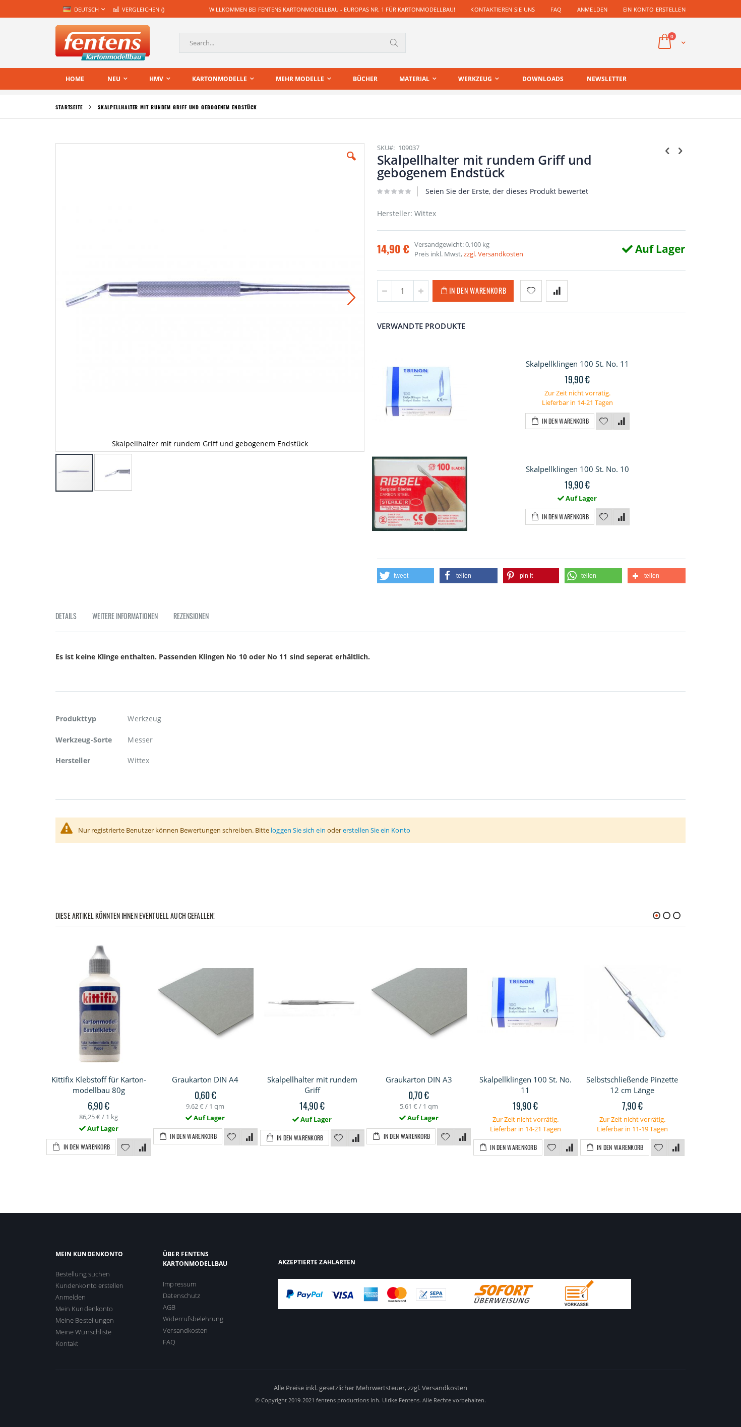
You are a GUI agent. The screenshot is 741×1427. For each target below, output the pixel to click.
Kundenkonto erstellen (89, 1285)
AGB (169, 1307)
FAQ (556, 9)
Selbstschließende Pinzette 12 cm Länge (632, 1084)
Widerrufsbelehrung (193, 1318)
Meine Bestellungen (84, 1320)
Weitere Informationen (125, 615)
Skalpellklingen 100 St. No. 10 (577, 469)
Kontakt (66, 1343)
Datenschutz (181, 1295)
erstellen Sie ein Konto (376, 830)
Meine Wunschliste (83, 1331)
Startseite (69, 107)
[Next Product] (680, 150)
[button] (351, 164)
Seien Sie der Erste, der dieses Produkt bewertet (506, 191)
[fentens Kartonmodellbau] (102, 42)
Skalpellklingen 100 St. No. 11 (577, 364)
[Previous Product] (667, 150)
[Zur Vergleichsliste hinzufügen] (621, 422)
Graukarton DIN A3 (419, 1079)
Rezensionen (191, 615)
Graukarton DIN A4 (205, 1079)
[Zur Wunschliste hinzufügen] (604, 422)
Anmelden (592, 9)
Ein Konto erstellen (654, 9)
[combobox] (292, 43)
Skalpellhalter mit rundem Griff (312, 1084)
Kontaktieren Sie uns (502, 9)
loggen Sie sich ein (298, 830)
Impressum (179, 1283)
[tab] (73, 617)
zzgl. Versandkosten (493, 253)
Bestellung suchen (82, 1273)
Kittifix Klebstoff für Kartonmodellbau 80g (98, 1084)
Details (66, 615)
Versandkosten (185, 1330)
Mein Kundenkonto (84, 1308)
